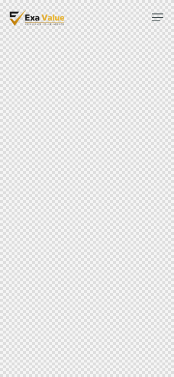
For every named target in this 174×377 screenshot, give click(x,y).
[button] (157, 17)
